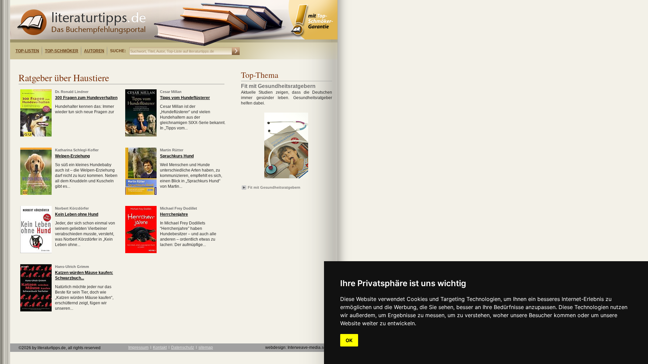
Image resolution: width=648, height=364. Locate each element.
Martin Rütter (171, 150)
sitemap (205, 347)
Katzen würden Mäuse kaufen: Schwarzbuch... (84, 275)
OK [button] (349, 340)
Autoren (94, 51)
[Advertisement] (97, 65)
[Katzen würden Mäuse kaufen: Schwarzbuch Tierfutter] (36, 310)
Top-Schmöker (61, 51)
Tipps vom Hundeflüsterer (185, 97)
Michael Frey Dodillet (178, 208)
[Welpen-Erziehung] (36, 193)
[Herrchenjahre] (141, 251)
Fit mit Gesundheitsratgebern (274, 187)
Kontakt (160, 347)
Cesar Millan (171, 92)
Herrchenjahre (174, 214)
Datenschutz (182, 347)
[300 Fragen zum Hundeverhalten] (36, 135)
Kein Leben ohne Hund (76, 214)
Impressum (138, 347)
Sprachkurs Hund (177, 156)
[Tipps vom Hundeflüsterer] (141, 135)
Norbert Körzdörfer (72, 208)
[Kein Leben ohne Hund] (36, 251)
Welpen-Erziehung (72, 156)
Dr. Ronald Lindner (71, 92)
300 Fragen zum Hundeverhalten (86, 97)
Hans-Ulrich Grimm (72, 267)
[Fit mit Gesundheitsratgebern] (286, 178)
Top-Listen (27, 51)
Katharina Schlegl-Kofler (77, 150)
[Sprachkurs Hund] (141, 193)
